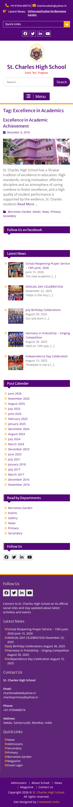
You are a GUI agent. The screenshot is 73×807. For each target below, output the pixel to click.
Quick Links (13, 24)
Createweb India (48, 802)
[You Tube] (48, 34)
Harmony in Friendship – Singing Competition (38, 650)
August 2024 (16, 434)
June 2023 (14, 454)
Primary (55, 212)
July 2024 (14, 439)
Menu (40, 96)
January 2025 (17, 424)
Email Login (15, 765)
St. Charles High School (36, 67)
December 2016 (18, 479)
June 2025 (14, 414)
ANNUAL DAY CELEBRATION (26, 638)
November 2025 (19, 398)
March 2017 (16, 474)
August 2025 (16, 404)
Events (37, 212)
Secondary (9, 216)
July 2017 (14, 469)
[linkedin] (40, 34)
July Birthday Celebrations (25, 646)
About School (40, 783)
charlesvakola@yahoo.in (52, 5)
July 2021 (14, 459)
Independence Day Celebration (28, 659)
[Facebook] (25, 34)
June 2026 (14, 393)
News (45, 212)
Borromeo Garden (19, 212)
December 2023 (18, 449)
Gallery (13, 518)
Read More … (27, 204)
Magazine (13, 761)
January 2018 (17, 464)
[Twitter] (33, 34)
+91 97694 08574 (20, 5)
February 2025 (18, 419)
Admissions (15, 744)
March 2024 (16, 444)
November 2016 (19, 485)
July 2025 (14, 409)
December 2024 (18, 429)
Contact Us (46, 787)
